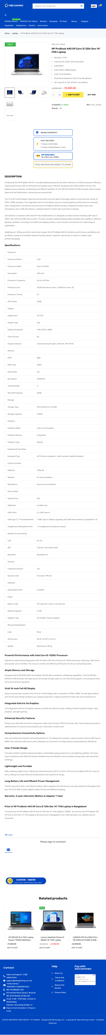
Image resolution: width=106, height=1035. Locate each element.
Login (10, 835)
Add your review (58, 44)
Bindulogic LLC (58, 1020)
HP (60, 108)
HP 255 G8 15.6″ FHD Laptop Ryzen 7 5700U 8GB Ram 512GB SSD (20, 940)
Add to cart (74, 95)
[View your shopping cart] (99, 6)
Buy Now (92, 95)
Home (7, 33)
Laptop (15, 33)
